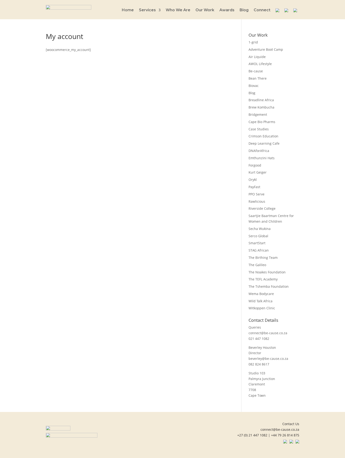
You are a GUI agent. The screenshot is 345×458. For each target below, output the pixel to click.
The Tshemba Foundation (269, 286)
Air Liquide (257, 56)
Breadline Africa (261, 100)
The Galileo (257, 265)
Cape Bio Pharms (262, 122)
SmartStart (257, 243)
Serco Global (258, 236)
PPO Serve (256, 194)
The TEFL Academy (263, 279)
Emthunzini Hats (262, 158)
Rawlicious (257, 201)
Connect (262, 10)
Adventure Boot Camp (266, 49)
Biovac (254, 85)
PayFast (254, 187)
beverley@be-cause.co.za (268, 358)
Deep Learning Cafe (264, 143)
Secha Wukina (260, 228)
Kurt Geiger (258, 172)
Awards (226, 10)
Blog (244, 10)
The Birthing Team (263, 257)
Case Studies (259, 129)
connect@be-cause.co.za (268, 333)
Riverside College (262, 208)
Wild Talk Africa (260, 301)
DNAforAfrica (259, 150)
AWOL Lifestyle (260, 64)
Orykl (253, 179)
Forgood (255, 165)
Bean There (258, 78)
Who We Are (178, 10)
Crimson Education (263, 136)
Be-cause (256, 71)
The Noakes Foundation (267, 272)
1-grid (253, 42)
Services (147, 10)
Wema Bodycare (261, 293)
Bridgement (258, 114)
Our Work (205, 10)
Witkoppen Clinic (262, 308)
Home (128, 10)
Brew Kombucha (261, 107)
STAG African (259, 250)
